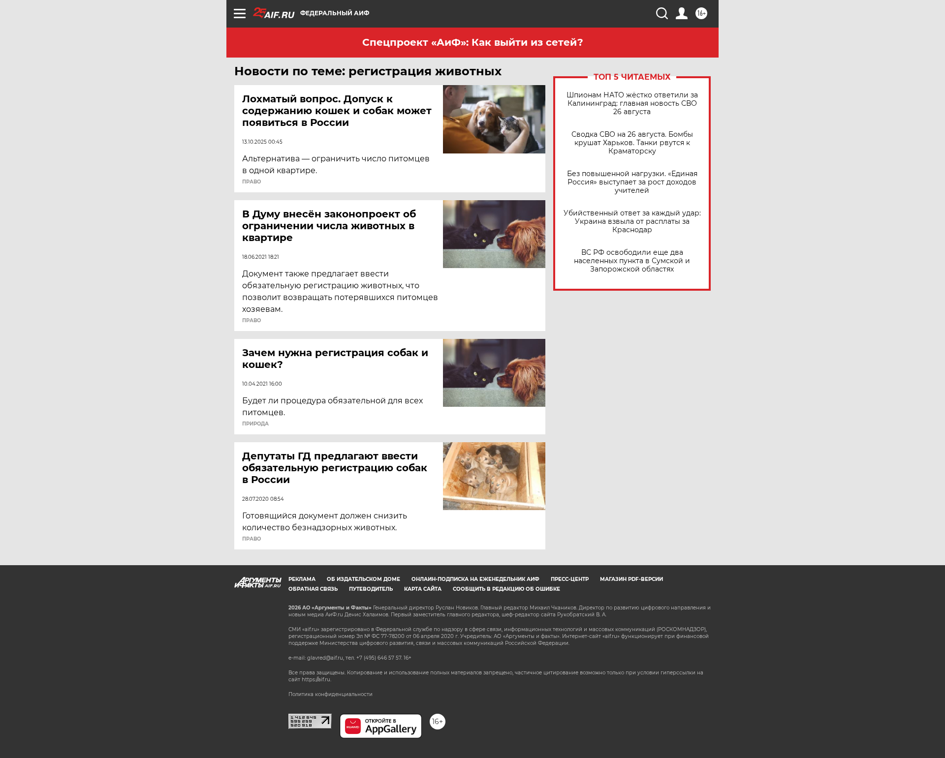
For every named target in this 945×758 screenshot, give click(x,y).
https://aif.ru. (316, 679)
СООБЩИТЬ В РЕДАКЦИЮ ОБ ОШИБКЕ (506, 589)
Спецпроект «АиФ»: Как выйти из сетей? (472, 42)
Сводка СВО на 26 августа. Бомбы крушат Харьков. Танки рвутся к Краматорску (632, 142)
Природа (255, 424)
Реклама (301, 579)
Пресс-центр (570, 579)
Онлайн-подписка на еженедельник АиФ (475, 579)
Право (251, 182)
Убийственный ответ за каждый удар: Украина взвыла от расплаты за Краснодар (632, 221)
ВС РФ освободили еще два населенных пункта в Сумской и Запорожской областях (632, 260)
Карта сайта (422, 589)
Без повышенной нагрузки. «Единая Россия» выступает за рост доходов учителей (632, 182)
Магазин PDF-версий (631, 579)
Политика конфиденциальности (330, 694)
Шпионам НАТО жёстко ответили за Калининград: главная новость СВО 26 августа (632, 103)
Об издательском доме (363, 579)
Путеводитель (371, 589)
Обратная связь (313, 589)
